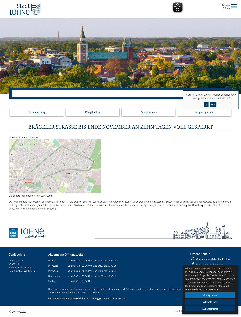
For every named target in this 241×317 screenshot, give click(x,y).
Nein (213, 104)
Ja (206, 104)
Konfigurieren (210, 295)
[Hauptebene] (25, 9)
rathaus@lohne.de (26, 271)
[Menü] (235, 6)
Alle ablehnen (210, 301)
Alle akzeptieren (210, 308)
